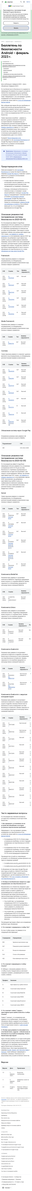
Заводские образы (6, 1123)
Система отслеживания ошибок (9, 1171)
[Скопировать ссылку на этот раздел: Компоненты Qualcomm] (20, 649)
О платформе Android (7, 1177)
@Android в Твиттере (6, 1134)
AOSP (2, 41)
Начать (16, 28)
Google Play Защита (13, 174)
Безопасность (18, 41)
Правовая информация (8, 1179)
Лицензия (18, 1179)
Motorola (22, 1050)
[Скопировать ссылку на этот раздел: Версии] (9, 1062)
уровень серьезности (7, 477)
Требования (4, 1115)
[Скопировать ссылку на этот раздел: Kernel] (7, 493)
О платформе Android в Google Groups (11, 1144)
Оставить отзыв (19, 1182)
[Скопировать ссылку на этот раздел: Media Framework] (15, 321)
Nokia (26, 1050)
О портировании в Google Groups (9, 1149)
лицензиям (4, 1099)
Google (9, 1050)
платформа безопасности (21, 140)
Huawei (14, 1050)
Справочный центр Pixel (7, 1158)
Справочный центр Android (8, 1156)
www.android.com (5, 1163)
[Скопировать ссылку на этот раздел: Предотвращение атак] (23, 167)
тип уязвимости (13, 234)
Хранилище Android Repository (9, 1113)
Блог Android (4, 1139)
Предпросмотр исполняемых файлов (10, 1120)
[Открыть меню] (2, 2)
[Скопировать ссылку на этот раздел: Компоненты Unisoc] (17, 607)
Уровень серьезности (7, 127)
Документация (9, 41)
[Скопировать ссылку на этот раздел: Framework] (11, 256)
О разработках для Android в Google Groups (12, 1147)
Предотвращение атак (14, 138)
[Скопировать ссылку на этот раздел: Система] (9, 351)
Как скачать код (5, 1118)
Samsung (3, 1052)
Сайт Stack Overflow (6, 1168)
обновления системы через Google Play (12, 251)
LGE (17, 1050)
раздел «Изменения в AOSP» (10, 35)
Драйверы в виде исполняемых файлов (11, 1125)
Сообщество (17, 1177)
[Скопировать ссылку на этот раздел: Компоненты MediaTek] (19, 574)
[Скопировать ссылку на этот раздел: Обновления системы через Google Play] (2, 433)
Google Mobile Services (7, 1166)
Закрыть (16, 23)
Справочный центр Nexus (7, 1161)
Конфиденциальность (8, 1182)
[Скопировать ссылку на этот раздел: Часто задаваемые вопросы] (28, 813)
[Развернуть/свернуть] (10, 62)
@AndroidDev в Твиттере (7, 1137)
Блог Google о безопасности (8, 1142)
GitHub (3, 1128)
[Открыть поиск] (21, 2)
